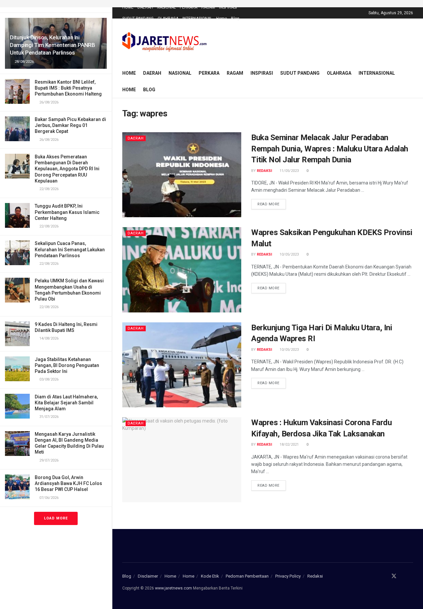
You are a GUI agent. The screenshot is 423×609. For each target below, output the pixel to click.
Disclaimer (148, 576)
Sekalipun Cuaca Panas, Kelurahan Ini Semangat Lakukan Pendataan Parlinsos (70, 249)
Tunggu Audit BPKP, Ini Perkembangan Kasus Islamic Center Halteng (67, 212)
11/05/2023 (289, 171)
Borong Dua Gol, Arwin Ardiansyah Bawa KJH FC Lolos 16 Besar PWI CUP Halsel (68, 483)
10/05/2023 (289, 254)
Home (221, 18)
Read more (268, 204)
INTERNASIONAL (197, 18)
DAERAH (145, 7)
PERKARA (188, 7)
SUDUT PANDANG (138, 18)
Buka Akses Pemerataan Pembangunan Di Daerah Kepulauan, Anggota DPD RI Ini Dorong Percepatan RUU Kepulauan (67, 168)
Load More (56, 518)
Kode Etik (210, 576)
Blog (235, 18)
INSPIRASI (228, 7)
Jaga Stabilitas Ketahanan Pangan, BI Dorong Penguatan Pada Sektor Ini (67, 365)
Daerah (136, 138)
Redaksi (264, 171)
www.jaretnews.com (173, 588)
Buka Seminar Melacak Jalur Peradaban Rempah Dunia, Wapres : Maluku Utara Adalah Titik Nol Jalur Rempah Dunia (329, 148)
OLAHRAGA (168, 18)
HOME (128, 7)
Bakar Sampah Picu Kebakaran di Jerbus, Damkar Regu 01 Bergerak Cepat (70, 125)
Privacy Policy (288, 576)
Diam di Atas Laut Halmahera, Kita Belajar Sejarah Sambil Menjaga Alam (66, 402)
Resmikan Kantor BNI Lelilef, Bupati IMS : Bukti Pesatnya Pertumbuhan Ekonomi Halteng (68, 88)
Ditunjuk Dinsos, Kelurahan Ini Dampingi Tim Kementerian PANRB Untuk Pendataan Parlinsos (52, 45)
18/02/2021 (289, 444)
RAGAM (208, 7)
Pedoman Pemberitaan (247, 576)
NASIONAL (166, 7)
